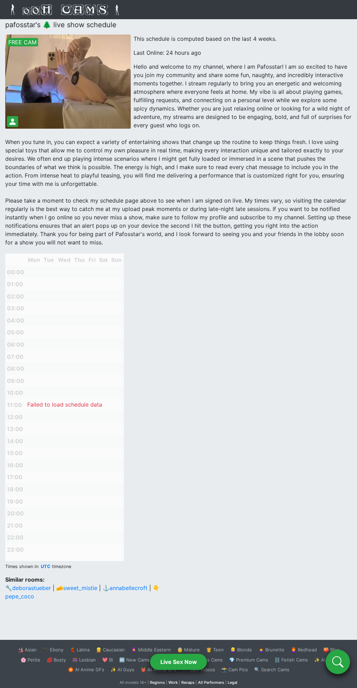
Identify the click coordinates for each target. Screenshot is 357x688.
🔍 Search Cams (271, 669)
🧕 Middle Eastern (151, 649)
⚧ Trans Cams (207, 660)
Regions (157, 682)
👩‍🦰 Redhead (304, 649)
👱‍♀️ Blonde (241, 649)
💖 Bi (107, 660)
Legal (232, 682)
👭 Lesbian (84, 660)
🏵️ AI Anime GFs (86, 669)
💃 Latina (80, 649)
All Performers (211, 682)
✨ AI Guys (122, 669)
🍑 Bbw (331, 649)
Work (173, 682)
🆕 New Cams (134, 660)
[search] (338, 662)
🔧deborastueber (28, 587)
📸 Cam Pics (234, 669)
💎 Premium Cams (248, 660)
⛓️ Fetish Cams (291, 660)
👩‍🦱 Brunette (271, 649)
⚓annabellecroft (124, 587)
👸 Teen (215, 649)
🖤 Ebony (53, 649)
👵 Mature (188, 649)
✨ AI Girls (325, 660)
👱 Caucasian (110, 649)
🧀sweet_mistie (76, 587)
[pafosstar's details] (12, 121)
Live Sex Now (178, 661)
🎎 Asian (27, 649)
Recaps (188, 682)
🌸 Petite (30, 660)
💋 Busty (56, 660)
